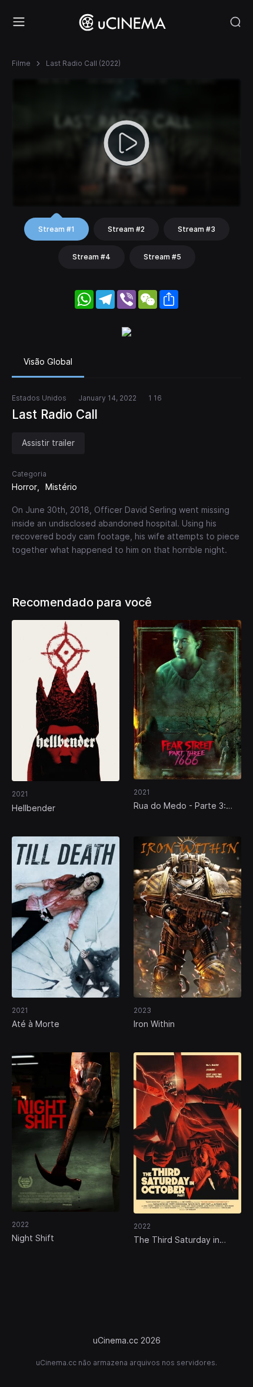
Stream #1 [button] (56, 229)
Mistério (61, 487)
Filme (21, 63)
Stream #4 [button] (91, 256)
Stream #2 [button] (126, 229)
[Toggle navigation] (19, 22)
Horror (24, 487)
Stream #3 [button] (196, 229)
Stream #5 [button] (162, 256)
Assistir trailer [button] (48, 443)
